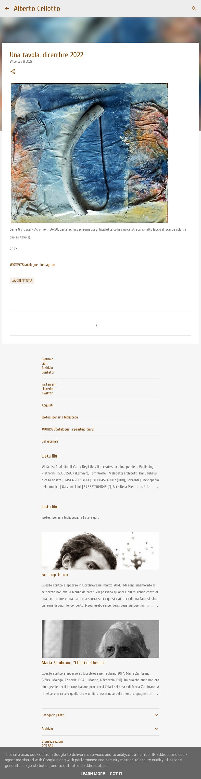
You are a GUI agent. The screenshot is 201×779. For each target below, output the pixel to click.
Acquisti (47, 405)
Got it (116, 773)
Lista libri (50, 456)
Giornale (47, 359)
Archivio (47, 368)
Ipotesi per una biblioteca (60, 417)
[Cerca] (194, 8)
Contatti (48, 372)
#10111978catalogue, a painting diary (68, 429)
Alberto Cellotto (37, 8)
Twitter (47, 393)
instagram (47, 265)
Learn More (93, 773)
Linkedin (47, 389)
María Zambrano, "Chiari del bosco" (73, 663)
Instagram (49, 384)
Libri (45, 363)
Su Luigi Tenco (55, 574)
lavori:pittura (22, 280)
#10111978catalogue (24, 265)
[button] (13, 72)
